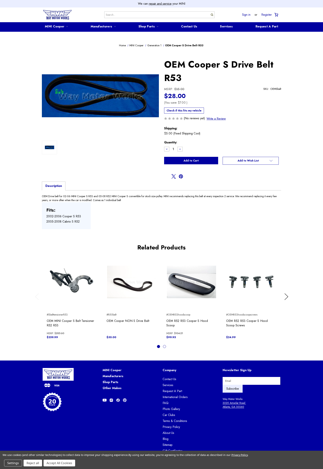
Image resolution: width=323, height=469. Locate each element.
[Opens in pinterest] (181, 176)
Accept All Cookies (59, 463)
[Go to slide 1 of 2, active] (158, 346)
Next (286, 300)
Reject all (33, 463)
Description (53, 186)
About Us (168, 433)
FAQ (165, 403)
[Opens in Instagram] (111, 400)
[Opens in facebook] (166, 176)
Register (266, 14)
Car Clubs (169, 415)
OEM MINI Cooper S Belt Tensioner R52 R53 (70, 323)
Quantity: (170, 142)
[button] (251, 161)
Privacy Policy (171, 427)
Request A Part (267, 26)
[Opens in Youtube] (105, 400)
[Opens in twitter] (173, 176)
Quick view (72, 278)
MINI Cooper (54, 26)
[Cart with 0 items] (276, 14)
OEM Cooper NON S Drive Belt (128, 321)
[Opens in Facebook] (118, 400)
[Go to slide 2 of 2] (164, 346)
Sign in (246, 14)
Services (226, 26)
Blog (165, 439)
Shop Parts (147, 26)
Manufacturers (101, 26)
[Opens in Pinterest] (125, 400)
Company (169, 370)
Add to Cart (71, 285)
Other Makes (112, 388)
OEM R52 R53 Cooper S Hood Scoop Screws (247, 323)
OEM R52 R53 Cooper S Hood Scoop (187, 323)
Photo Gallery (171, 409)
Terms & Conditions (175, 421)
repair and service (160, 3)
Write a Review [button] (216, 119)
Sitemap (168, 445)
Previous (38, 300)
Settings (13, 463)
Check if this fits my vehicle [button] (184, 110)
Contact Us (189, 26)
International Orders (175, 397)
